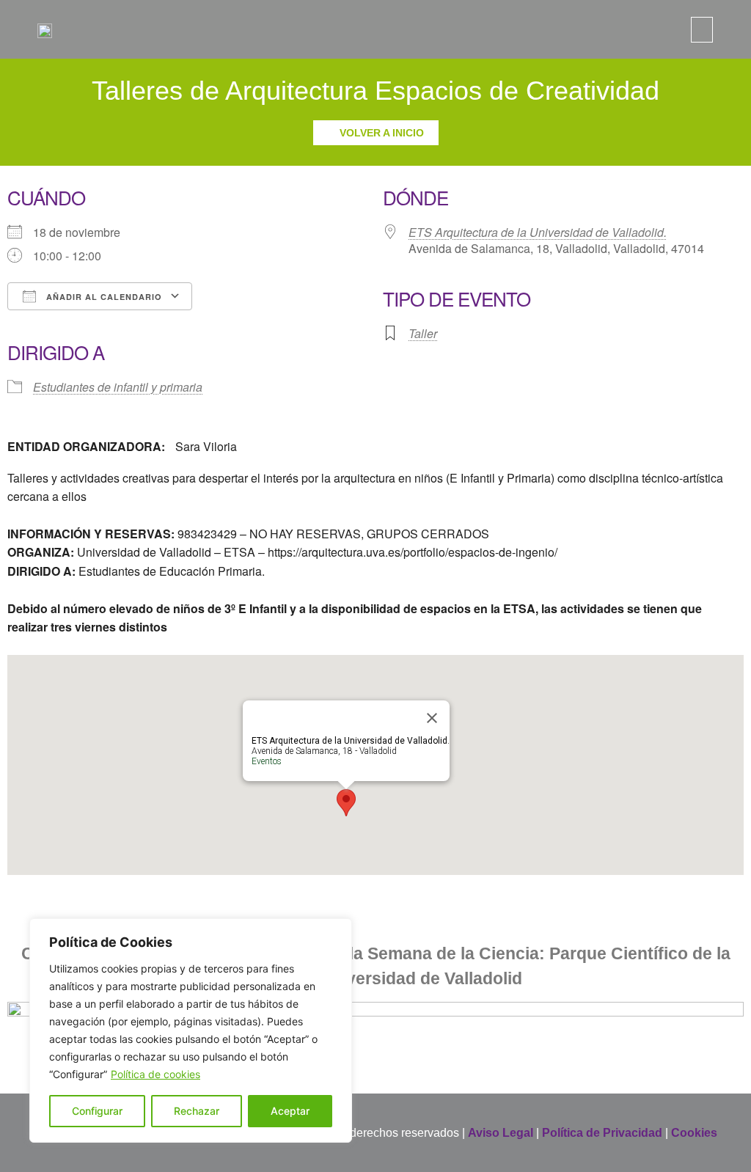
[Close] (432, 718)
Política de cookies (155, 1074)
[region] (190, 1030)
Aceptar (290, 1111)
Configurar (97, 1111)
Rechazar (196, 1111)
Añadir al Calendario (102, 296)
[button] (702, 30)
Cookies (694, 1133)
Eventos (267, 761)
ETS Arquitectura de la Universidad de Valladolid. (538, 232)
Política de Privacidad (602, 1133)
